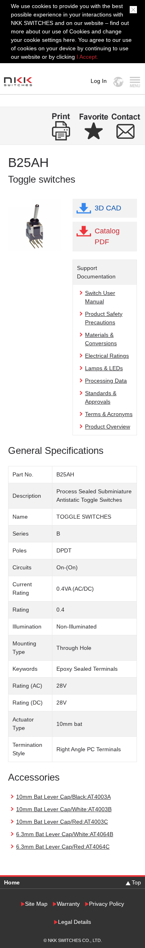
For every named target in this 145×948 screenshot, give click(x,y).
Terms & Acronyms (109, 414)
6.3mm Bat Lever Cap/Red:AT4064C (63, 846)
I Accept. (87, 57)
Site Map (36, 904)
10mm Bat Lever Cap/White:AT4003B (64, 809)
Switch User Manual (100, 297)
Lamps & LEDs (104, 368)
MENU (134, 82)
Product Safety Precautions (103, 318)
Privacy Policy (106, 904)
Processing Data (106, 380)
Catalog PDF (107, 236)
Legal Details (74, 922)
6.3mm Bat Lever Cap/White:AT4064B (64, 834)
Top (136, 882)
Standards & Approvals (100, 397)
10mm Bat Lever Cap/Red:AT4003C (62, 821)
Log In (99, 81)
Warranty (68, 904)
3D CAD (108, 208)
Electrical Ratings (107, 355)
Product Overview (107, 426)
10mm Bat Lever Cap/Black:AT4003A (63, 796)
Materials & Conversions (101, 339)
